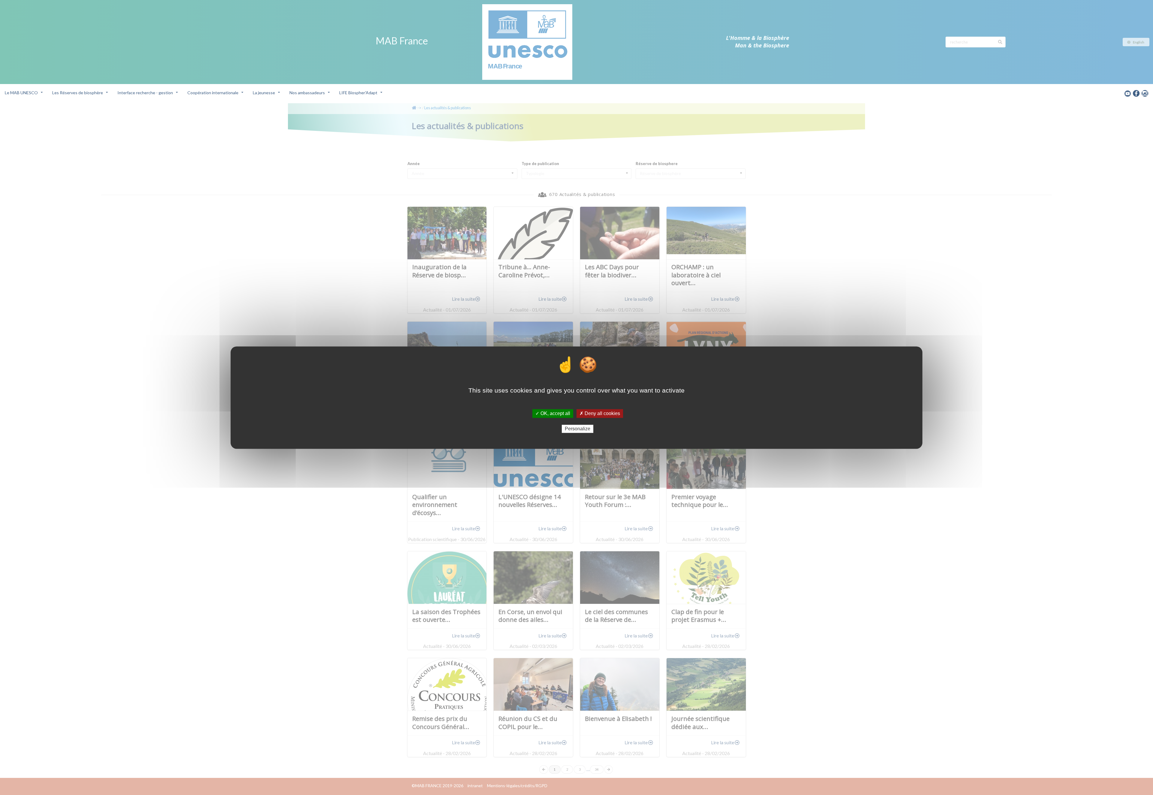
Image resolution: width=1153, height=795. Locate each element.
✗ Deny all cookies (600, 413)
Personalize (577, 428)
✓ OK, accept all (552, 413)
